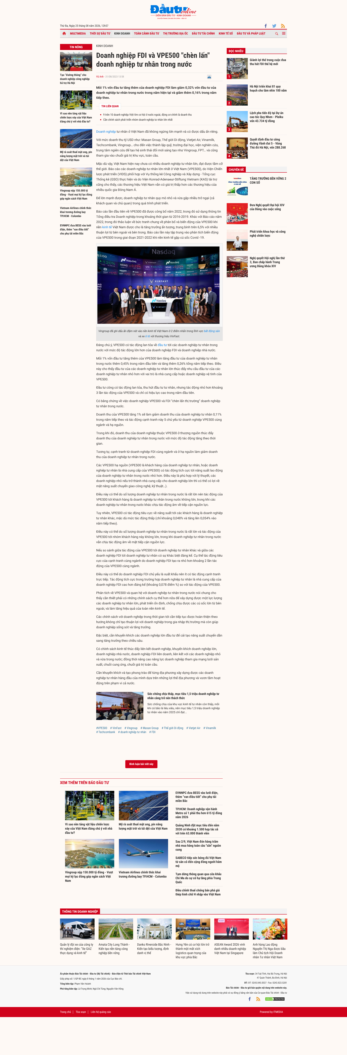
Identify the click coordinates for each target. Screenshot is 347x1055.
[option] (77, 937)
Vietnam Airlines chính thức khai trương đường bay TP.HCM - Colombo (75, 212)
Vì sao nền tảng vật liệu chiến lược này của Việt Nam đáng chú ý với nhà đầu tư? (76, 117)
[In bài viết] (209, 76)
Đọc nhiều (236, 51)
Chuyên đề (236, 170)
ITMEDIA (278, 1012)
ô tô (147, 336)
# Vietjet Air (193, 728)
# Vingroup (131, 728)
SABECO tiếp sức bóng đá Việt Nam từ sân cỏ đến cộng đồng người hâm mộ (199, 862)
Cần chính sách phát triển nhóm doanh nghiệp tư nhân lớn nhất (137, 119)
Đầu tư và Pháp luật (251, 33)
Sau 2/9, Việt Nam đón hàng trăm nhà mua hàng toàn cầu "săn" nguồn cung (198, 845)
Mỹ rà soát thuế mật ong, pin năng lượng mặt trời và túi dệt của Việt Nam (76, 156)
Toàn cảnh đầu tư (146, 33)
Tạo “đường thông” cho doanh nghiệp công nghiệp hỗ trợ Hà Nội (75, 79)
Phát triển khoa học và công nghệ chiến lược (268, 233)
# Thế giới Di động (172, 728)
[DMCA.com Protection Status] (275, 998)
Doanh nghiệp (106, 131)
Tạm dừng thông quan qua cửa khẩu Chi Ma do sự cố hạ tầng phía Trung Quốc (198, 878)
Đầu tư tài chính (203, 33)
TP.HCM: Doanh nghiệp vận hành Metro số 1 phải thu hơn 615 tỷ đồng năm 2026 (199, 813)
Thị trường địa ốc (175, 33)
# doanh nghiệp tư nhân (132, 732)
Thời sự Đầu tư (100, 33)
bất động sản (212, 331)
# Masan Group (150, 728)
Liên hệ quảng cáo (101, 1012)
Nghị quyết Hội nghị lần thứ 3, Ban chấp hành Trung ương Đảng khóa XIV (267, 262)
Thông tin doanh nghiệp (80, 911)
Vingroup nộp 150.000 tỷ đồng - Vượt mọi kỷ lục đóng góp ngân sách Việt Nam (76, 194)
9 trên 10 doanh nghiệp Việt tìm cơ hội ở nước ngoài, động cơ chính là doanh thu (147, 114)
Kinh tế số (226, 33)
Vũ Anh (100, 76)
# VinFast (115, 728)
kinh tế (107, 227)
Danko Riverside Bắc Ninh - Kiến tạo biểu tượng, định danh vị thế (154, 949)
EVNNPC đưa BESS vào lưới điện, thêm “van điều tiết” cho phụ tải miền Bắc (75, 229)
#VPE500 (101, 728)
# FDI (152, 732)
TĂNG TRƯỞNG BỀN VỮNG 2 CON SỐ (268, 180)
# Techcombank (105, 732)
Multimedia (78, 33)
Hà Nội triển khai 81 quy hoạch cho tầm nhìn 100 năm (268, 88)
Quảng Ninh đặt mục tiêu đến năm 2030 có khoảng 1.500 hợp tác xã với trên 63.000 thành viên (197, 829)
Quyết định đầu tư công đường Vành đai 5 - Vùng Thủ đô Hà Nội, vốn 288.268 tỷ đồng (268, 143)
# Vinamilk (209, 728)
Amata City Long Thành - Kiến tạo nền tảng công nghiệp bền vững (114, 949)
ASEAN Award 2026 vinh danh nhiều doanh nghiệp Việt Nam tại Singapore (230, 949)
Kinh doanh (122, 33)
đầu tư (162, 345)
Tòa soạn (81, 1012)
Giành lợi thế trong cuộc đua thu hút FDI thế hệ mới (268, 62)
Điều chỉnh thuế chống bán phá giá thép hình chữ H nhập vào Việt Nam (198, 892)
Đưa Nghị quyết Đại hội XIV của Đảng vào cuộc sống (267, 207)
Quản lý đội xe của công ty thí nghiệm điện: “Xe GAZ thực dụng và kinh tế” (76, 949)
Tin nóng (76, 47)
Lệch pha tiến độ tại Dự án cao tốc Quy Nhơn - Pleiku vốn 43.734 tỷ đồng (266, 117)
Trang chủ (65, 1012)
